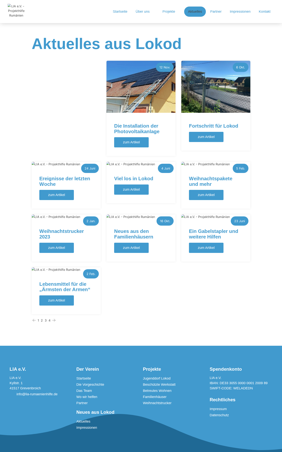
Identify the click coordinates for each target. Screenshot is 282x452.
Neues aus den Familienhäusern (133, 234)
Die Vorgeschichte (90, 384)
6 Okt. (240, 67)
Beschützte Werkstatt (159, 384)
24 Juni (90, 168)
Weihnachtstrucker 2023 (61, 234)
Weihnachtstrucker (157, 403)
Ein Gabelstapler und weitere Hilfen (213, 234)
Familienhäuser (155, 397)
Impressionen (240, 11)
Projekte (168, 11)
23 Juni (239, 221)
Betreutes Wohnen (157, 391)
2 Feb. (91, 274)
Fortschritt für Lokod (213, 126)
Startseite (120, 11)
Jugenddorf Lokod (157, 378)
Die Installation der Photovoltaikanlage (136, 128)
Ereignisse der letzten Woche (64, 181)
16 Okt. (165, 221)
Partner (216, 11)
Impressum (218, 409)
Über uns (143, 11)
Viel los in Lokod (133, 178)
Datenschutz (219, 415)
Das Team (84, 391)
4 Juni (165, 168)
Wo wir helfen (86, 397)
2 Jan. (91, 221)
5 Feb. (240, 168)
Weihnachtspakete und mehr (210, 181)
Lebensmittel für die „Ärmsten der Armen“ (64, 286)
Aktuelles (195, 11)
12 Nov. (164, 67)
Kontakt (264, 11)
